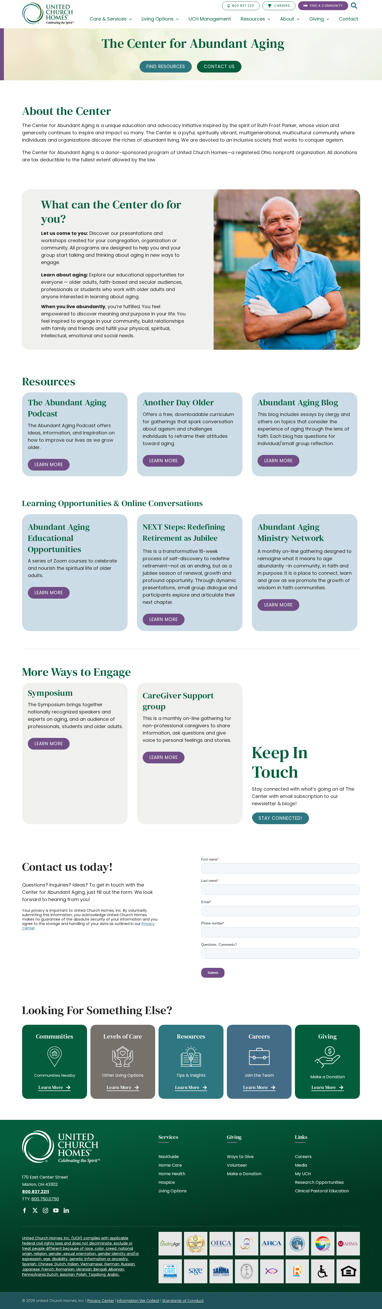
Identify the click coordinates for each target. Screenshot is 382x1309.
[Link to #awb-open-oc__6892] (354, 6)
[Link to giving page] (327, 1062)
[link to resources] (191, 1062)
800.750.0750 (45, 1199)
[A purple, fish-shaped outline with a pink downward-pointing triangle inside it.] (271, 1267)
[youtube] (55, 1210)
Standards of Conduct (183, 1300)
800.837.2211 (35, 1192)
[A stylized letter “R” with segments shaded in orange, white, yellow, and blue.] (297, 1268)
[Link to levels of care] (122, 1062)
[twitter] (35, 1210)
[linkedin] (66, 1210)
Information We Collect (138, 1300)
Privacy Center (100, 1300)
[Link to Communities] (54, 1062)
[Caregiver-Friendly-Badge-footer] (195, 1235)
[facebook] (24, 1210)
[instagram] (45, 1210)
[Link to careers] (259, 1062)
